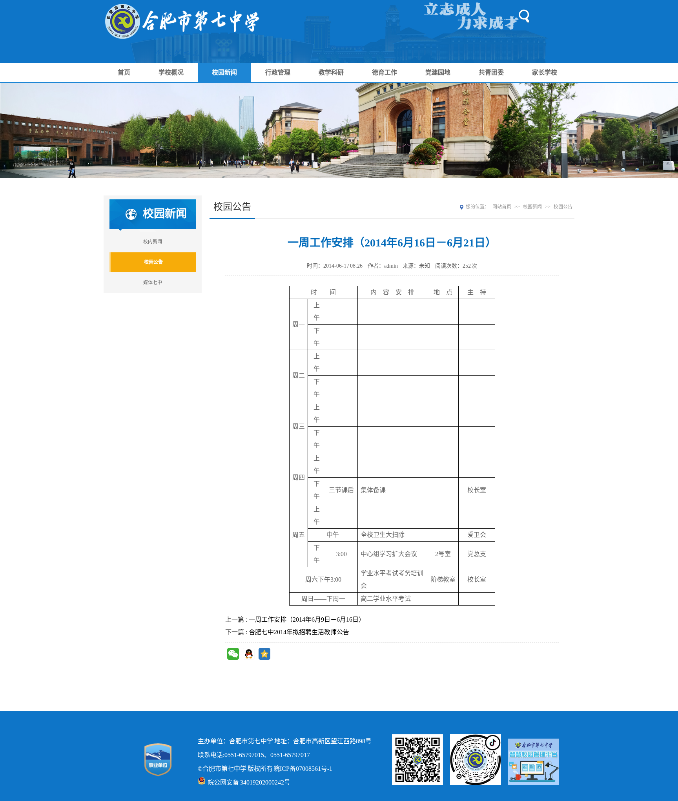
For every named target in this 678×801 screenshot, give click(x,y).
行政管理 (277, 72)
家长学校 (544, 72)
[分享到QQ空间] (264, 654)
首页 (124, 72)
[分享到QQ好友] (249, 654)
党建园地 (437, 72)
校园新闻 (224, 72)
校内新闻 (152, 241)
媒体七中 (152, 282)
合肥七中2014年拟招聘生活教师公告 (299, 632)
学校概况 (171, 72)
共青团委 (491, 72)
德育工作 (384, 72)
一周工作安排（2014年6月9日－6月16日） (307, 619)
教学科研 (331, 72)
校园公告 (153, 262)
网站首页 (501, 207)
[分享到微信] (233, 654)
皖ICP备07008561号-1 (302, 768)
